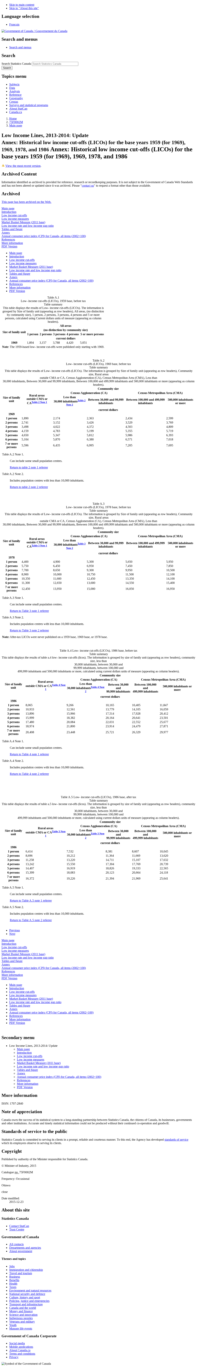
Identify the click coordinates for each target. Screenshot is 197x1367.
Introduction (9, 211)
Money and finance (21, 1311)
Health (13, 1283)
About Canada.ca (19, 1350)
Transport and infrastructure (26, 1304)
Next (12, 933)
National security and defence (27, 1294)
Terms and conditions (22, 1353)
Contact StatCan (19, 1226)
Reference (15, 94)
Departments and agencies (25, 1247)
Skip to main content (21, 4)
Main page (15, 125)
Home (13, 118)
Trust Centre (16, 1229)
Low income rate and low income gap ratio (28, 225)
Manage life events (20, 1328)
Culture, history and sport (24, 1297)
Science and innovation (23, 1314)
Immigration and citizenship (26, 1269)
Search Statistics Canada (16, 63)
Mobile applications (21, 1346)
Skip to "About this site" (24, 8)
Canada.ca (15, 112)
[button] (20, 47)
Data (12, 87)
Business (14, 1276)
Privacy (13, 1357)
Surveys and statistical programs (28, 105)
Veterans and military (22, 1321)
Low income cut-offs (14, 215)
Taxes (12, 1287)
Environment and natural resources (30, 1290)
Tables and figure (12, 229)
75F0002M (16, 122)
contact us (88, 185)
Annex (6, 232)
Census (13, 101)
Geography (16, 98)
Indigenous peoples (21, 1318)
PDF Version (9, 246)
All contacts (16, 1244)
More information (12, 243)
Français (14, 24)
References (8, 239)
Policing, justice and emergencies (29, 1300)
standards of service (176, 1139)
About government (20, 1251)
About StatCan (18, 108)
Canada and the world (22, 1307)
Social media (17, 1343)
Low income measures (15, 218)
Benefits (14, 1280)
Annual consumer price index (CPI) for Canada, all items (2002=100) (44, 236)
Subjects (14, 84)
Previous (14, 930)
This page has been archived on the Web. (26, 202)
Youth (13, 1325)
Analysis (14, 91)
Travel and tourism (20, 1273)
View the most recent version (23, 165)
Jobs (12, 1266)
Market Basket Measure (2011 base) (23, 222)
